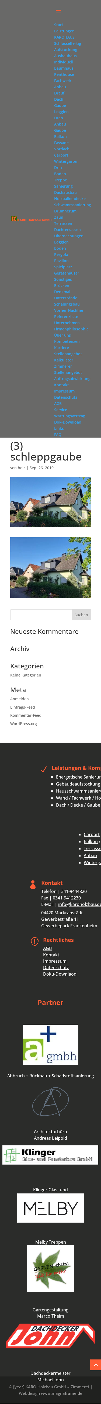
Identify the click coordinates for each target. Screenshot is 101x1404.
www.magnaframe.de (61, 1393)
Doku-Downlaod (59, 974)
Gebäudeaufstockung (78, 784)
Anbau (90, 855)
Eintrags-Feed (22, 707)
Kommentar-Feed (25, 715)
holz (21, 467)
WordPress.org (23, 723)
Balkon (91, 841)
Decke (76, 805)
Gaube (93, 805)
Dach (61, 805)
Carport (92, 834)
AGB (47, 948)
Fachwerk (81, 798)
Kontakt (51, 955)
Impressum (55, 961)
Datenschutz (56, 967)
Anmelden (19, 698)
